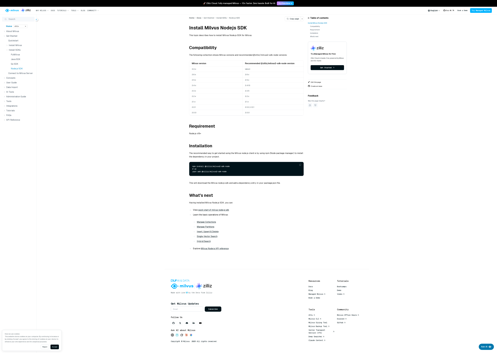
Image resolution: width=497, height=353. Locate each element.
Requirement (315, 30)
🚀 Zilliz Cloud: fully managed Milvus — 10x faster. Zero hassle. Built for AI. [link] (239, 3)
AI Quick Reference (318, 301)
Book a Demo (462, 10)
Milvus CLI (314, 319)
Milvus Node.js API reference (215, 248)
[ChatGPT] (172, 335)
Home (9, 26)
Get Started (326, 67)
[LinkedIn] (193, 323)
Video (339, 294)
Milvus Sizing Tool (318, 322)
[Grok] (181, 335)
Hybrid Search (204, 241)
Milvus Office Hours (347, 315)
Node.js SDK (17, 68)
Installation (314, 33)
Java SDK (15, 59)
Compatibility (315, 26)
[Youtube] (200, 323)
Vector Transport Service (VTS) (317, 331)
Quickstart (13, 40)
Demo (339, 290)
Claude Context (316, 340)
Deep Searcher (315, 336)
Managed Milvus (316, 294)
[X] (180, 323)
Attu (311, 315)
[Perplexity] (177, 335)
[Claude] (186, 335)
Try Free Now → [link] (285, 3)
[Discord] (186, 323)
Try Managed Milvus (481, 10)
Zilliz (209, 292)
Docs (53, 10)
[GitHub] (173, 323)
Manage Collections (206, 222)
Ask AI (484, 346)
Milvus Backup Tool (318, 326)
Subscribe (213, 309)
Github (340, 322)
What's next (314, 36)
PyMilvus (15, 54)
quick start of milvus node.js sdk (213, 210)
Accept (54, 347)
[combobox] (434, 10)
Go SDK (14, 64)
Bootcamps (341, 286)
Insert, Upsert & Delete (208, 231)
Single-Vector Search (207, 236)
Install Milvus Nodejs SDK (317, 23)
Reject (44, 347)
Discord (340, 319)
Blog (83, 10)
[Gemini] (191, 335)
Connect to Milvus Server (20, 73)
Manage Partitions (205, 226)
